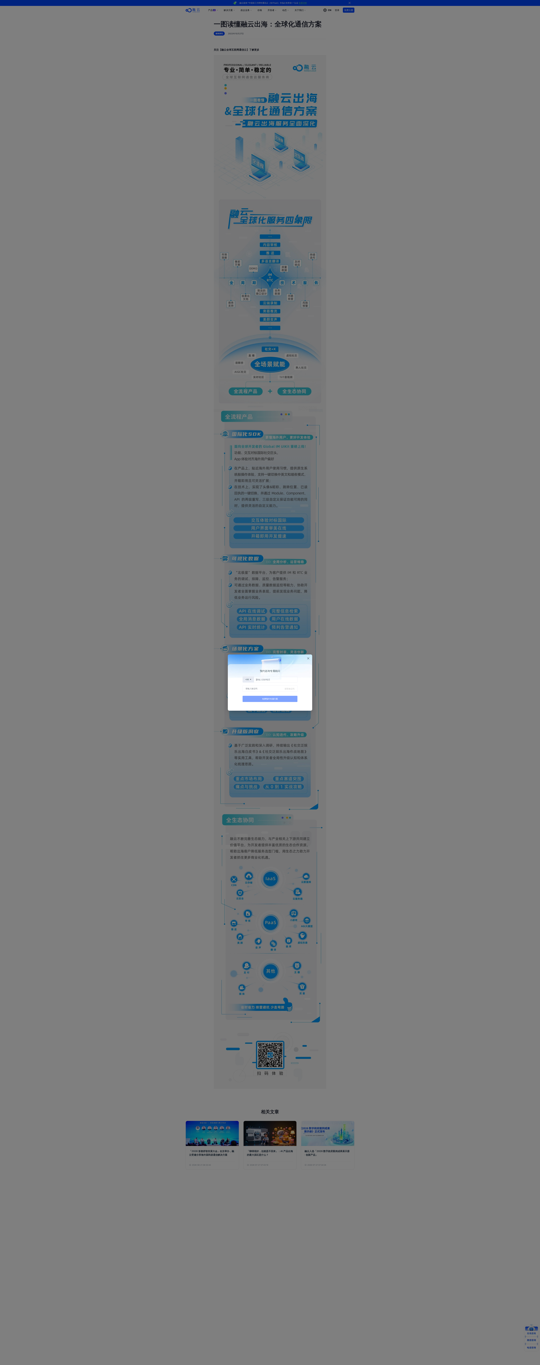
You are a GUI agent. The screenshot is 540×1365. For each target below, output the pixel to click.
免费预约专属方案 (270, 699)
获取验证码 (289, 688)
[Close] (308, 658)
